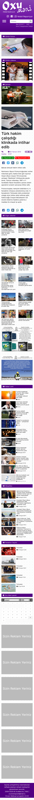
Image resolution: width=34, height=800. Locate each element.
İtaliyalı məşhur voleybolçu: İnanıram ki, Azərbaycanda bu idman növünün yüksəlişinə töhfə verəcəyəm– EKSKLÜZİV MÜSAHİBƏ (24, 531)
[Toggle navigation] (4, 21)
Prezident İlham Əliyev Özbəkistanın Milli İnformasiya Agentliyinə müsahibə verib (24, 502)
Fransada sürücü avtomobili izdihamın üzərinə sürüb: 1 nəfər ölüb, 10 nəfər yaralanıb (8, 232)
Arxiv (17, 26)
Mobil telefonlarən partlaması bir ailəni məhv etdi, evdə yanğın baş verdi (24, 268)
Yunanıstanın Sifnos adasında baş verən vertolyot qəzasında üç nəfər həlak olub (8, 268)
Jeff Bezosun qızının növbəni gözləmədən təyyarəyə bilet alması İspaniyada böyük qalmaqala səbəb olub (8, 321)
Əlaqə (31, 26)
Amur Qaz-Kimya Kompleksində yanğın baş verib (24, 231)
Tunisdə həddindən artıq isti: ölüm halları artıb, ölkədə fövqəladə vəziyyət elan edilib (22, 394)
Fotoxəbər (20, 547)
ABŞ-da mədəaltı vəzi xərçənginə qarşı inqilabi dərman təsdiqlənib (22, 477)
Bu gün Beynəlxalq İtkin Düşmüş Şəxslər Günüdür (22, 440)
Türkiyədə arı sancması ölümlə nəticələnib (25, 319)
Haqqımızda (24, 26)
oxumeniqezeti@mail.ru (17, 794)
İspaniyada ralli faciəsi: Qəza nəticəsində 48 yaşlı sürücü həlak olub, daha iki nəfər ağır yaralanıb (8, 250)
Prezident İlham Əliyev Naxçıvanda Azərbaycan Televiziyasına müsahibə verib (24, 511)
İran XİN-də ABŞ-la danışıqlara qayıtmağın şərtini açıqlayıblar (23, 467)
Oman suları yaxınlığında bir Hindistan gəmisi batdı (25, 284)
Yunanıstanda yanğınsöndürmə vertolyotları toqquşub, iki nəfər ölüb (8, 304)
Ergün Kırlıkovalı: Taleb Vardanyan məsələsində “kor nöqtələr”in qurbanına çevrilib (24, 521)
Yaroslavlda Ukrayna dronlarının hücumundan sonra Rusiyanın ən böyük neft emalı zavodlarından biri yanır (8, 286)
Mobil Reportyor (25, 16)
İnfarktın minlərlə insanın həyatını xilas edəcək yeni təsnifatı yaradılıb (22, 459)
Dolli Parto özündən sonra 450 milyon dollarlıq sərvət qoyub (22, 403)
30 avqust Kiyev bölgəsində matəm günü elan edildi (21, 431)
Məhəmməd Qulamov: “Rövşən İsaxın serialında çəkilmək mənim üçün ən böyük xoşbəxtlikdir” (24, 493)
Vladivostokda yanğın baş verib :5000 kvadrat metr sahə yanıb (24, 304)
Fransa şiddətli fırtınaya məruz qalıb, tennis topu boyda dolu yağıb (22, 413)
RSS (26, 791)
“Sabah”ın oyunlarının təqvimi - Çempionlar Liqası (22, 422)
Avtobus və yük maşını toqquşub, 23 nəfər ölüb (25, 249)
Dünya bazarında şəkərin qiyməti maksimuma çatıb (21, 449)
